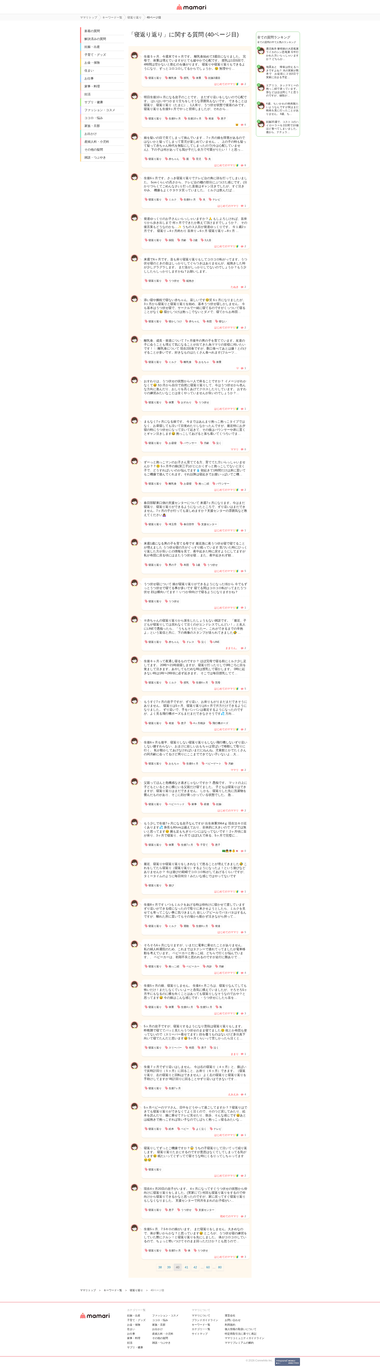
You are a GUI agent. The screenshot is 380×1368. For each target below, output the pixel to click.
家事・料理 (92, 86)
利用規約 (230, 1324)
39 (169, 1267)
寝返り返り (148, 34)
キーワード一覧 (201, 1324)
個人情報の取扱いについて (240, 1329)
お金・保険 (92, 62)
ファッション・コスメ (99, 110)
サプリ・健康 (93, 102)
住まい (89, 70)
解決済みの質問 (95, 39)
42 (195, 1267)
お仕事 (89, 78)
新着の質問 (92, 31)
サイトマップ (200, 1333)
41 (186, 1267)
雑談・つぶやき (95, 157)
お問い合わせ (233, 1320)
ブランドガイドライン (205, 1320)
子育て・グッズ (95, 54)
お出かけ (90, 133)
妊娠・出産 (92, 47)
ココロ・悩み (93, 118)
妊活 (87, 94)
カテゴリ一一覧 (201, 1329)
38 (160, 1267)
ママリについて (201, 1315)
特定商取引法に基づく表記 (240, 1333)
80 (220, 1267)
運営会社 (230, 1315)
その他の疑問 (93, 149)
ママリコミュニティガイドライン (244, 1338)
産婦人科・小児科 (96, 141)
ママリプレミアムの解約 (239, 1342)
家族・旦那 (92, 126)
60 (208, 1267)
